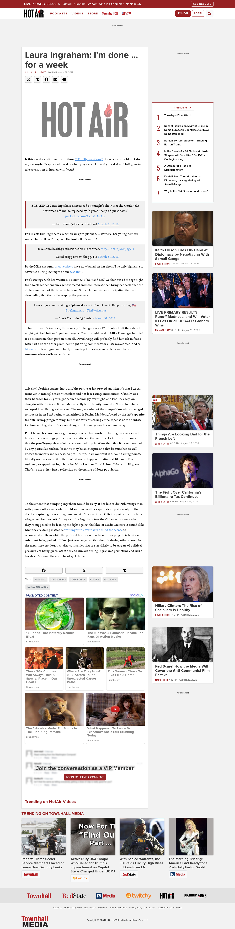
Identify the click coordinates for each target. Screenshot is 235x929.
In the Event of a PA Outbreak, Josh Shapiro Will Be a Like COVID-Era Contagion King (186, 155)
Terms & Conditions (118, 907)
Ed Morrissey (163, 330)
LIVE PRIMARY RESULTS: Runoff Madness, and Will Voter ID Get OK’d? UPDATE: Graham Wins (182, 318)
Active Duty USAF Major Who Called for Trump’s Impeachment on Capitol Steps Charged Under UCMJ (93, 865)
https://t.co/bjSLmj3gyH (117, 248)
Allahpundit (35, 72)
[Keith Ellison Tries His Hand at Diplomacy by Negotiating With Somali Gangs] (182, 228)
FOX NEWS (110, 579)
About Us (57, 907)
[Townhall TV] (111, 13)
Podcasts (58, 13)
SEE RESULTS (202, 4)
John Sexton (162, 443)
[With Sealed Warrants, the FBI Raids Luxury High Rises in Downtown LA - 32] (142, 836)
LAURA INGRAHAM (37, 587)
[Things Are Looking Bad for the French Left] (182, 412)
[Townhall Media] (35, 921)
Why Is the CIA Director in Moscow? (186, 191)
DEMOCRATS (78, 579)
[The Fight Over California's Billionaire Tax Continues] (182, 470)
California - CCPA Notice (170, 907)
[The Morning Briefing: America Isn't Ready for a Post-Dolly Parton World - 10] (191, 836)
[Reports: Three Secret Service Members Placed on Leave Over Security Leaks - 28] (44, 836)
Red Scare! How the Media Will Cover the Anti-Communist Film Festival (182, 670)
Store (93, 13)
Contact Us (149, 907)
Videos (77, 13)
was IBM (76, 271)
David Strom (162, 263)
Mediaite (31, 349)
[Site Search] (209, 13)
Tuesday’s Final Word (177, 115)
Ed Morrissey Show (73, 907)
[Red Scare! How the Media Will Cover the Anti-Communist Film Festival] (182, 644)
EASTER (94, 579)
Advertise (102, 907)
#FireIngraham (74, 310)
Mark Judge (161, 680)
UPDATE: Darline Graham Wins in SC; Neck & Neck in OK (102, 4)
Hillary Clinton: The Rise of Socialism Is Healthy (178, 607)
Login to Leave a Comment (85, 777)
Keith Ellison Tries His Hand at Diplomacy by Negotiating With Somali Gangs (183, 180)
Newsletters (90, 907)
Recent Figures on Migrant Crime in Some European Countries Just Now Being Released (186, 130)
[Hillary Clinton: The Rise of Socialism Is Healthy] (182, 584)
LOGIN (198, 13)
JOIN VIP (183, 13)
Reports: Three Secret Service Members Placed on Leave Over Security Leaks (43, 863)
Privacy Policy (135, 907)
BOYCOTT (40, 579)
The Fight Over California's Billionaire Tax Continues (178, 494)
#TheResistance (95, 310)
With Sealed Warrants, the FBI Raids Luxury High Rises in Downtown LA (141, 863)
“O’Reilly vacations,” (89, 159)
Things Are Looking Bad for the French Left (182, 436)
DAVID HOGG (58, 579)
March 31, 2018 (108, 224)
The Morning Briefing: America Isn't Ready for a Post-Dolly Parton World (188, 863)
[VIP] (127, 13)
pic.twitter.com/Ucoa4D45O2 (85, 216)
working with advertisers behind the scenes (93, 529)
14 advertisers (63, 266)
